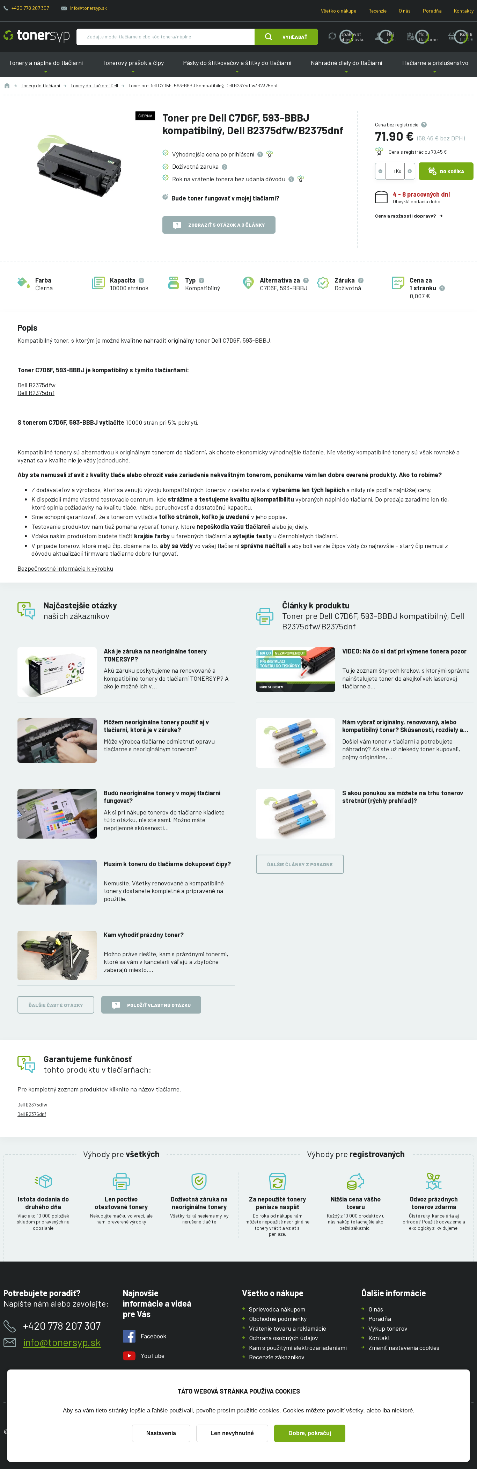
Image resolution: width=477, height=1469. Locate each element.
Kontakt (379, 1338)
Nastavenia (161, 1433)
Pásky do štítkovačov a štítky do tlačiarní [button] (237, 68)
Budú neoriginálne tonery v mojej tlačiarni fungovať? (162, 797)
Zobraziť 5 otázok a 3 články (226, 225)
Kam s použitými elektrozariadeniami (298, 1347)
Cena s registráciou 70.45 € (418, 152)
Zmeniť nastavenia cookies (403, 1347)
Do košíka (452, 171)
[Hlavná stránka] (36, 36)
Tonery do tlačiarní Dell (94, 85)
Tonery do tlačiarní (40, 85)
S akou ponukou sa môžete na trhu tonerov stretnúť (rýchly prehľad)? (402, 797)
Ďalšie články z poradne (300, 864)
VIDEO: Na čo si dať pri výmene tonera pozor (404, 651)
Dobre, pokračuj (309, 1433)
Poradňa (432, 11)
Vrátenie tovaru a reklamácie (287, 1328)
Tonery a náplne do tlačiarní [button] (48, 68)
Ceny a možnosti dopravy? (405, 216)
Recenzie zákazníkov (276, 1357)
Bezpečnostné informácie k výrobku (65, 568)
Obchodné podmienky (278, 1318)
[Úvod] (6, 85)
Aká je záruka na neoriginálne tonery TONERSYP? (155, 655)
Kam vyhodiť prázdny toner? (144, 934)
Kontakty (464, 11)
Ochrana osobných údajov (283, 1338)
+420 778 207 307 (30, 8)
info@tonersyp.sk (88, 8)
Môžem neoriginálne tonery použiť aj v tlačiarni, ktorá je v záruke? (156, 726)
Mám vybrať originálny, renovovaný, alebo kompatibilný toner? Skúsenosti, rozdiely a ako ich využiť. (402, 726)
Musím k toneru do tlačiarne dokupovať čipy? (167, 864)
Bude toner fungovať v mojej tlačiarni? (225, 198)
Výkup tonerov (388, 1328)
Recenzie (377, 11)
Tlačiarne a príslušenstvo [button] (432, 68)
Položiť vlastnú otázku (159, 1005)
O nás (405, 11)
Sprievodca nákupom (277, 1309)
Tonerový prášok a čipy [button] (133, 68)
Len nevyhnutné (232, 1433)
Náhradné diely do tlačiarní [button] (346, 68)
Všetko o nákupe (338, 11)
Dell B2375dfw (36, 385)
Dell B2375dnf (35, 392)
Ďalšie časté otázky (56, 1005)
